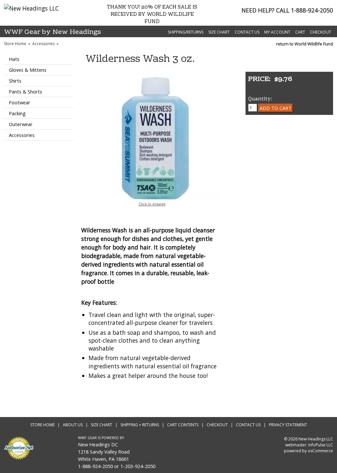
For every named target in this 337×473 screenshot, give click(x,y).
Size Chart (219, 32)
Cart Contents (182, 425)
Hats (14, 59)
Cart (300, 32)
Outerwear (21, 124)
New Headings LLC (315, 439)
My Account (277, 32)
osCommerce (320, 451)
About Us (73, 425)
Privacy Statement (288, 425)
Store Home (15, 43)
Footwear (19, 102)
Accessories (43, 43)
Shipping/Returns (185, 32)
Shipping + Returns (139, 425)
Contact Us (247, 32)
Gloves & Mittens (27, 69)
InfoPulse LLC (320, 445)
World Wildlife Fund (314, 44)
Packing (17, 113)
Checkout (320, 32)
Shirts (15, 80)
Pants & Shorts (25, 91)
